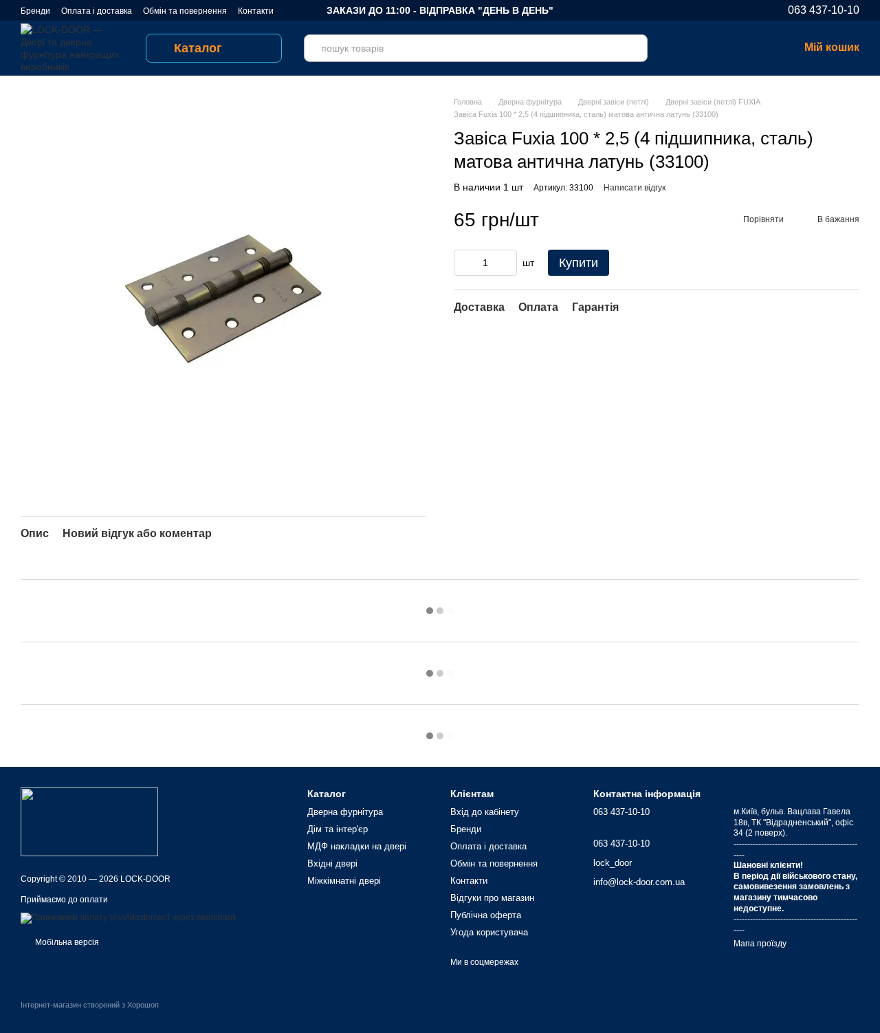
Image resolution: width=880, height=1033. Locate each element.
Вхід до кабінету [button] (484, 812)
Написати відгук (635, 188)
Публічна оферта (485, 915)
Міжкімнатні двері (344, 881)
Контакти (256, 11)
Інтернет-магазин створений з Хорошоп (90, 1005)
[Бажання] (716, 48)
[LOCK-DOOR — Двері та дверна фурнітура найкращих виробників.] (89, 821)
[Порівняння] (681, 48)
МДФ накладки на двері (356, 846)
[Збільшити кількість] (506, 262)
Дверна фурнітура (345, 812)
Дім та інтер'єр (337, 829)
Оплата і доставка (96, 11)
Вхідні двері (332, 863)
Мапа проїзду (760, 943)
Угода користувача (489, 932)
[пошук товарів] (634, 48)
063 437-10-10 (823, 10)
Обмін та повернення (185, 11)
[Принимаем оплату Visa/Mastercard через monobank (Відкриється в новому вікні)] (128, 917)
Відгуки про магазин (492, 898)
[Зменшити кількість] (464, 262)
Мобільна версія (66, 942)
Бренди (35, 11)
